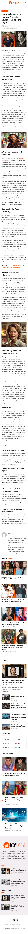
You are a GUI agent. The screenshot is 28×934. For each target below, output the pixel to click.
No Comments (6, 28)
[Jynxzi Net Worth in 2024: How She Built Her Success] (14, 764)
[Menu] (2, 2)
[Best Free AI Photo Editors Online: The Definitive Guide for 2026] (14, 671)
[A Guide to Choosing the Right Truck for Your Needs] (6, 727)
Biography (4, 10)
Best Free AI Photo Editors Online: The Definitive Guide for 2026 (18, 897)
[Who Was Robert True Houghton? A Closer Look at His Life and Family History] (14, 591)
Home (6, 924)
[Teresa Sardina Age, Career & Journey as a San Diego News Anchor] (14, 788)
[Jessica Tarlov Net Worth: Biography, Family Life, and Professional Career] (14, 568)
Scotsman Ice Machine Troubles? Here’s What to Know (17, 696)
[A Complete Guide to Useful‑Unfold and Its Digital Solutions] (14, 815)
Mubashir (8, 26)
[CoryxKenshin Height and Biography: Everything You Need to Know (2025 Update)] (14, 636)
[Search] (26, 2)
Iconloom (7, 928)
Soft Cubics (4, 930)
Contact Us (19, 924)
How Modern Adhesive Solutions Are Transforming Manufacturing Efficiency (18, 881)
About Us (12, 924)
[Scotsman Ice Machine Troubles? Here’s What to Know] (6, 697)
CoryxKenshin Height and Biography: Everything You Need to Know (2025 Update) (12, 647)
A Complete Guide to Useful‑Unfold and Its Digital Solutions (14, 826)
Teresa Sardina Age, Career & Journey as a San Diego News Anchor (15, 800)
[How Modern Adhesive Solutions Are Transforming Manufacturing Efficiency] (5, 882)
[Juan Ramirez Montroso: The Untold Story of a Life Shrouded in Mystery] (14, 614)
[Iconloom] (14, 2)
